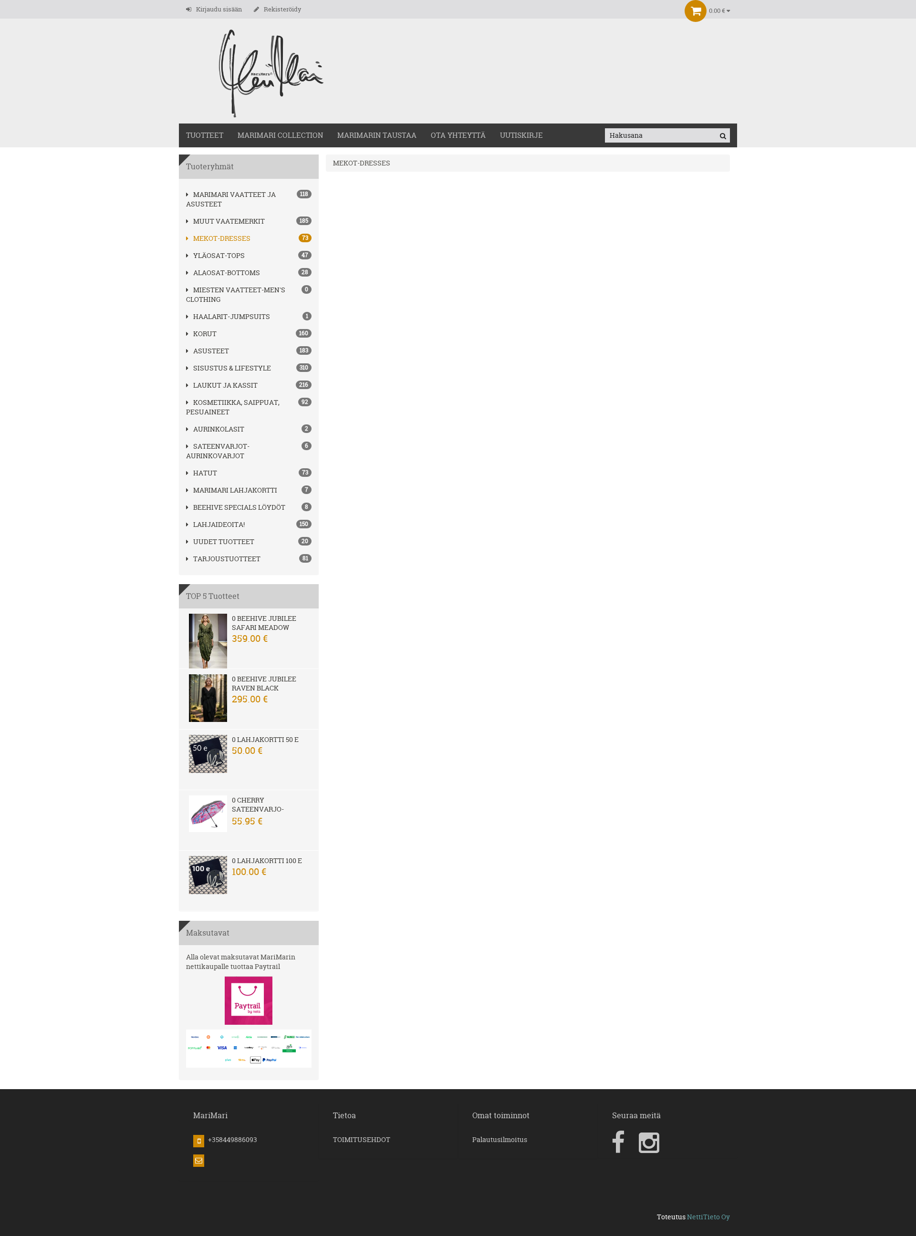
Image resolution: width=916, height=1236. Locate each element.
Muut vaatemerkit (229, 221)
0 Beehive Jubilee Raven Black (264, 683)
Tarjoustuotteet (226, 558)
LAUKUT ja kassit (225, 385)
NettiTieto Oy (708, 1216)
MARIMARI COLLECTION (280, 135)
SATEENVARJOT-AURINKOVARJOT (218, 451)
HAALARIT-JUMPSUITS (231, 316)
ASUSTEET (211, 350)
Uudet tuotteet (223, 541)
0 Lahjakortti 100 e (267, 860)
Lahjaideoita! (219, 524)
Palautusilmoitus (499, 1139)
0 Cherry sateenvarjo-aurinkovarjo (259, 809)
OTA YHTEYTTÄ (458, 135)
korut (205, 333)
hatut (205, 472)
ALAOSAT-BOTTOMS (226, 272)
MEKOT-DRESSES (221, 238)
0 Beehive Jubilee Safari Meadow (264, 623)
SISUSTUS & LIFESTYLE (232, 367)
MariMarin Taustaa (376, 135)
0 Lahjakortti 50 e (265, 739)
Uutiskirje (521, 135)
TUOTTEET (204, 135)
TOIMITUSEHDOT (361, 1139)
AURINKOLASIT (218, 428)
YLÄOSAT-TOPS (219, 255)
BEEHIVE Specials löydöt (239, 507)
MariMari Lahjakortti (235, 489)
